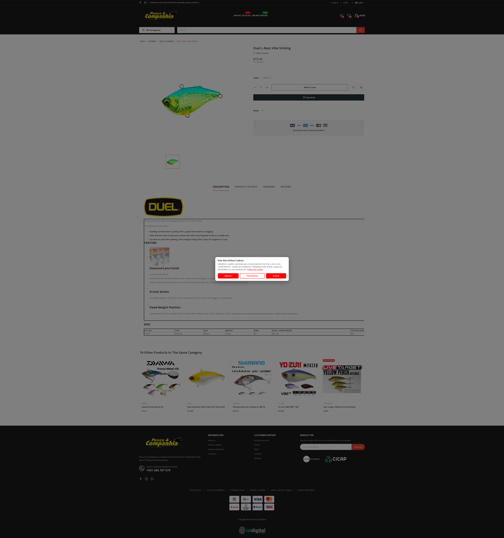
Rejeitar (228, 276)
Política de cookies (255, 269)
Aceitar (276, 276)
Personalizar (252, 276)
